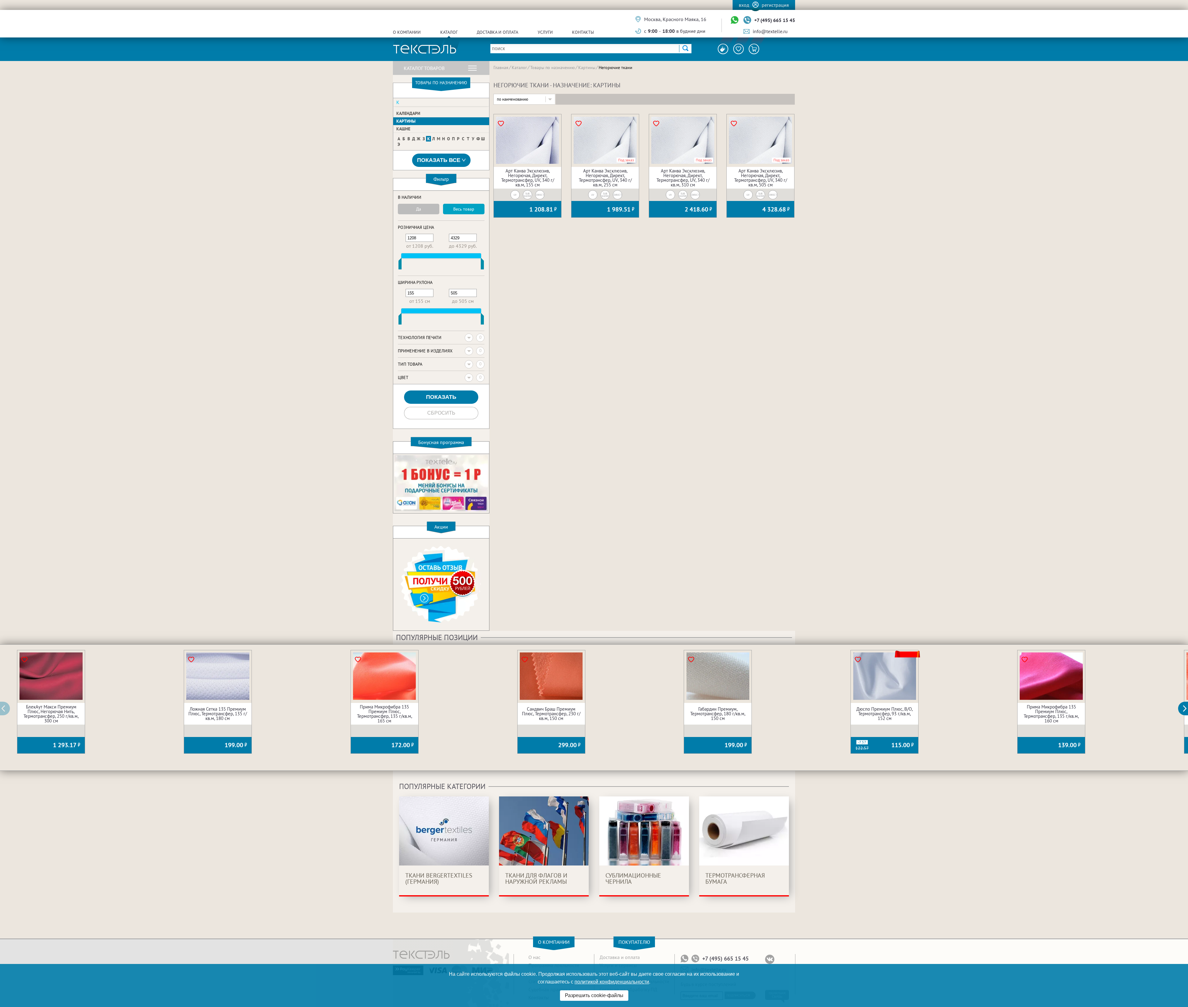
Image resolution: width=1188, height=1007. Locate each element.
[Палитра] (723, 49)
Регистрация (775, 4)
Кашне (403, 129)
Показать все (438, 160)
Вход (744, 4)
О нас (534, 957)
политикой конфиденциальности (612, 981)
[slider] (400, 265)
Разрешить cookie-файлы (594, 995)
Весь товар (463, 209)
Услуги (545, 32)
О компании (407, 32)
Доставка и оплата (497, 32)
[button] (1186, 708)
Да (418, 209)
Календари (408, 113)
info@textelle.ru (770, 31)
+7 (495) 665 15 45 (774, 20)
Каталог (449, 32)
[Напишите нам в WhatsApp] (734, 20)
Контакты (583, 32)
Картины (405, 121)
